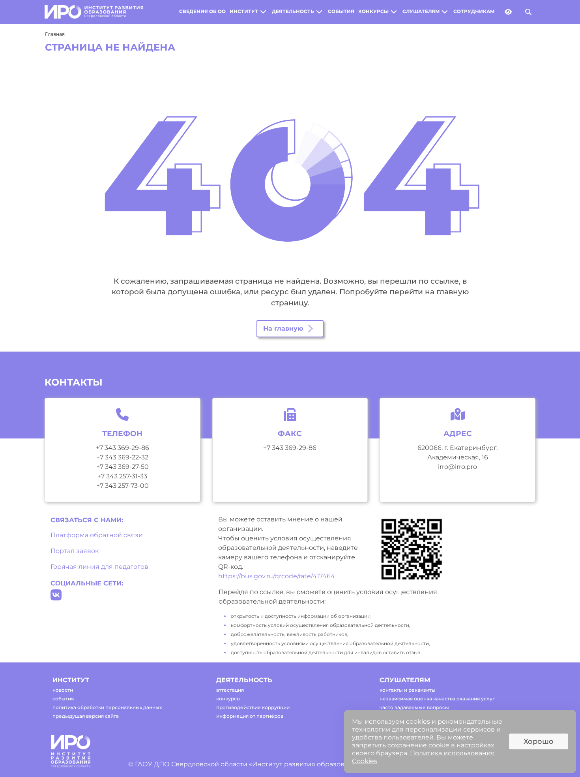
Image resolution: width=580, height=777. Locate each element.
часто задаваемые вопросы (414, 707)
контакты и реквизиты (408, 690)
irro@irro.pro (457, 466)
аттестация (230, 690)
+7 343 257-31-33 (122, 476)
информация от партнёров (249, 716)
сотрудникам (473, 11)
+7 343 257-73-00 (122, 485)
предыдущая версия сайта (85, 716)
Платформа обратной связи (97, 535)
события (341, 11)
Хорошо (539, 741)
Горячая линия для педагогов (99, 566)
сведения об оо (202, 11)
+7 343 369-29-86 (122, 448)
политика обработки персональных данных (107, 707)
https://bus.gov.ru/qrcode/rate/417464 (276, 576)
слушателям (421, 11)
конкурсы (373, 11)
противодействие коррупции (253, 707)
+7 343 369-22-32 (122, 457)
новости (62, 690)
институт (244, 11)
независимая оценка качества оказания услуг (437, 699)
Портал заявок (75, 551)
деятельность (293, 11)
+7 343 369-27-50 (122, 466)
